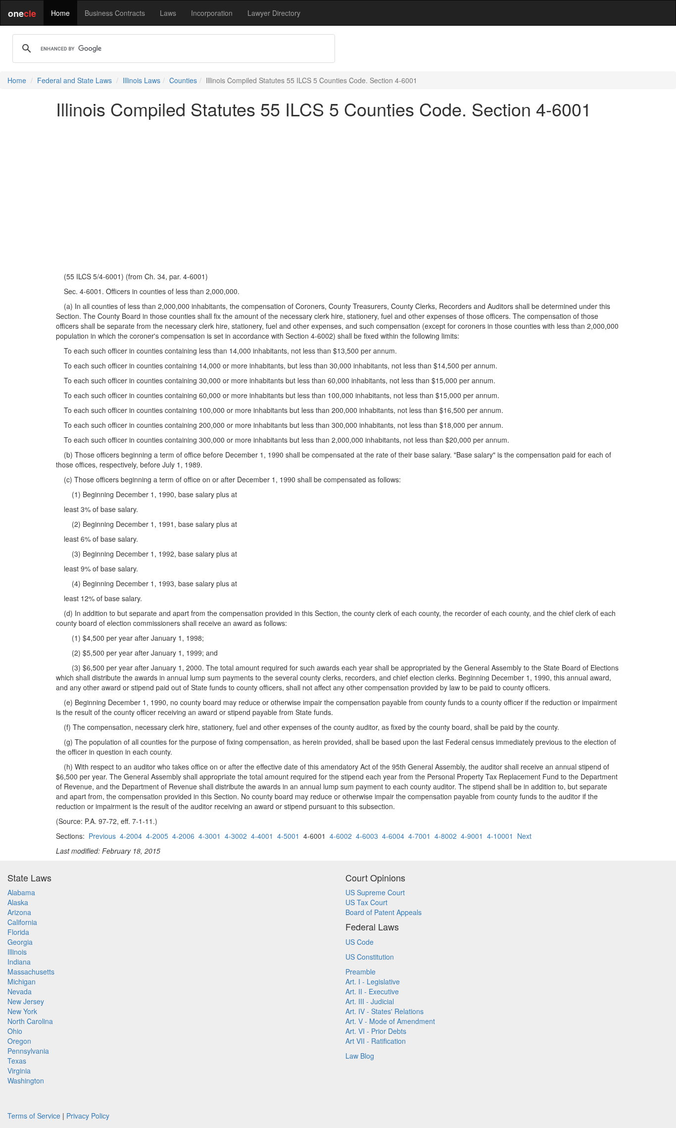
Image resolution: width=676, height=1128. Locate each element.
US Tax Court (366, 902)
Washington (25, 1080)
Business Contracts (115, 13)
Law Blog (359, 1056)
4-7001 (419, 836)
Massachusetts (30, 971)
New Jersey (25, 1001)
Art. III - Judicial (369, 1001)
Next (524, 836)
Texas (16, 1061)
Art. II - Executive (372, 991)
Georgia (20, 942)
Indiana (19, 962)
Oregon (19, 1041)
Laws (168, 13)
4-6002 (341, 836)
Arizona (19, 912)
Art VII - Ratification (375, 1041)
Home (60, 13)
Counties (183, 80)
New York (22, 1011)
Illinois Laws (141, 80)
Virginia (19, 1071)
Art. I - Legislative (372, 981)
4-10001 (500, 836)
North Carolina (30, 1021)
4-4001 (262, 836)
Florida (18, 932)
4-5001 (288, 836)
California (22, 922)
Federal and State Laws (74, 80)
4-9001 (472, 836)
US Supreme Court (375, 892)
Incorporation (212, 13)
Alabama (21, 892)
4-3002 (236, 836)
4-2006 (183, 836)
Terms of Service (33, 1116)
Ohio (14, 1031)
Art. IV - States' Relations (384, 1011)
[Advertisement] (338, 195)
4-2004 (131, 836)
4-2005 (157, 836)
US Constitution (369, 957)
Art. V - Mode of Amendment (390, 1021)
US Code (359, 942)
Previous (102, 836)
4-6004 (393, 836)
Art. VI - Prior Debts (375, 1031)
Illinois (17, 952)
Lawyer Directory (273, 13)
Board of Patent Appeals (383, 912)
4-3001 (209, 836)
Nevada (19, 991)
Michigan (21, 981)
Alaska (17, 902)
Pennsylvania (28, 1051)
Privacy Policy (87, 1116)
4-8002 (446, 836)
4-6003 (367, 836)
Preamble (360, 971)
